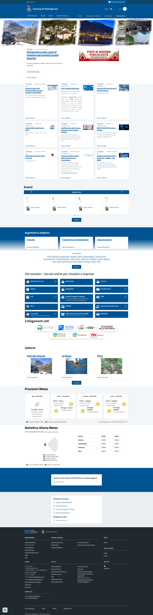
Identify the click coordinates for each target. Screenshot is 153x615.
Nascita (59, 261)
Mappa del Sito (68, 608)
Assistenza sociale (65, 256)
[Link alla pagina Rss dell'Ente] (105, 566)
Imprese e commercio (83, 542)
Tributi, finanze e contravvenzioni (86, 545)
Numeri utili (28, 587)
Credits (54, 608)
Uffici (26, 558)
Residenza (80, 261)
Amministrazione (32, 16)
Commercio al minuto (101, 256)
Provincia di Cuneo (56, 569)
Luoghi (105, 553)
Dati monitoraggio (29, 608)
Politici (26, 555)
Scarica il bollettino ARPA (35, 465)
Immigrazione (93, 259)
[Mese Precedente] (31, 191)
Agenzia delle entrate (57, 582)
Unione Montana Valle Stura (58, 572)
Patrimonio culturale (67, 261)
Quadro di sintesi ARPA (53, 465)
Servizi (51, 16)
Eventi (105, 556)
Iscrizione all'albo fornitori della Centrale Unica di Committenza (70, 158)
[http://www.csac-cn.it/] (87, 327)
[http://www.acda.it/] (66, 327)
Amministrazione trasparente (85, 574)
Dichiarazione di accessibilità (84, 572)
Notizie (105, 542)
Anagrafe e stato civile (57, 542)
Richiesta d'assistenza (83, 582)
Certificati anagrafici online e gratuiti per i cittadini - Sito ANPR (106, 158)
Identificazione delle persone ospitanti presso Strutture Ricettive (71, 130)
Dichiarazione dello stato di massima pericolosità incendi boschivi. (43, 55)
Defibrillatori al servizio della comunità (35, 157)
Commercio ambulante (49, 259)
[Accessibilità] (5, 610)
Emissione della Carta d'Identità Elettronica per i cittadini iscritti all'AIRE (34, 90)
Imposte (80, 16)
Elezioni (78, 259)
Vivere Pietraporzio (62, 16)
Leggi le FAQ (80, 576)
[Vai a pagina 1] (74, 215)
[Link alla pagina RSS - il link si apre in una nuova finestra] (111, 9)
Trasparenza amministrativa (93, 16)
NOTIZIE (31, 49)
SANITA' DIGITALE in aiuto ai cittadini (106, 129)
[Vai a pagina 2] (76, 215)
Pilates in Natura (35, 207)
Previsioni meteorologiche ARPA (56, 422)
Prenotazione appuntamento (85, 580)
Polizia (74, 261)
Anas (52, 577)
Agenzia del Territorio (56, 579)
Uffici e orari (28, 585)
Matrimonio (106, 259)
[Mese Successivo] (122, 191)
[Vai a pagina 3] (78, 215)
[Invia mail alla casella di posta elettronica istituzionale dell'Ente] (36, 577)
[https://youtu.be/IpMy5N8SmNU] (97, 335)
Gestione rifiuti (84, 259)
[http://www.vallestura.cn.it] (46, 327)
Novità (43, 16)
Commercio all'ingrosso (88, 256)
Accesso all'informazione (53, 256)
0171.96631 (33, 572)
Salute (98, 261)
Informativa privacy (82, 566)
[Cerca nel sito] (124, 9)
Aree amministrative (30, 542)
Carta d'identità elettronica (70, 88)
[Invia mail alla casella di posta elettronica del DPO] (34, 596)
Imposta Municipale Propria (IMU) (34, 129)
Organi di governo (29, 550)
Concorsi (73, 259)
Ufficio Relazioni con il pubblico (33, 582)
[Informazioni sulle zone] (51, 432)
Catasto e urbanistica (56, 547)
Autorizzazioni (54, 545)
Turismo (94, 261)
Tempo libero (87, 261)
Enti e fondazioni (29, 547)
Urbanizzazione (108, 16)
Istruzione (100, 259)
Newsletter (107, 568)
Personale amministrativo (31, 553)
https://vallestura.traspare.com (69, 173)
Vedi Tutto (76, 220)
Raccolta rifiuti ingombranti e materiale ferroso (107, 89)
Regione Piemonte (30, 2)
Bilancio (80, 256)
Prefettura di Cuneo (56, 574)
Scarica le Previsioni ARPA (36, 422)
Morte (54, 261)
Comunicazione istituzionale (62, 259)
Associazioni (73, 256)
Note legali (80, 569)
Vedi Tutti (76, 267)
